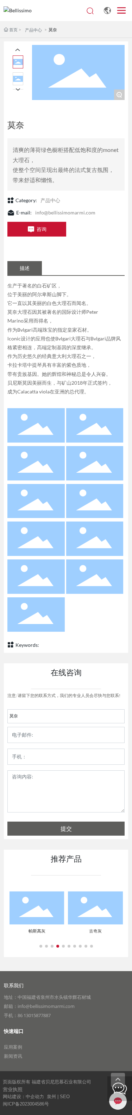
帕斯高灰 (37, 931)
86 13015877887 (34, 1015)
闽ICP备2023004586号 (26, 1104)
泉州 (51, 1096)
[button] (40, 946)
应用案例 (13, 1047)
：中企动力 (32, 1096)
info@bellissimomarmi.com (65, 212)
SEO (65, 1096)
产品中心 (33, 30)
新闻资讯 (13, 1056)
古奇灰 (95, 931)
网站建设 (12, 1096)
